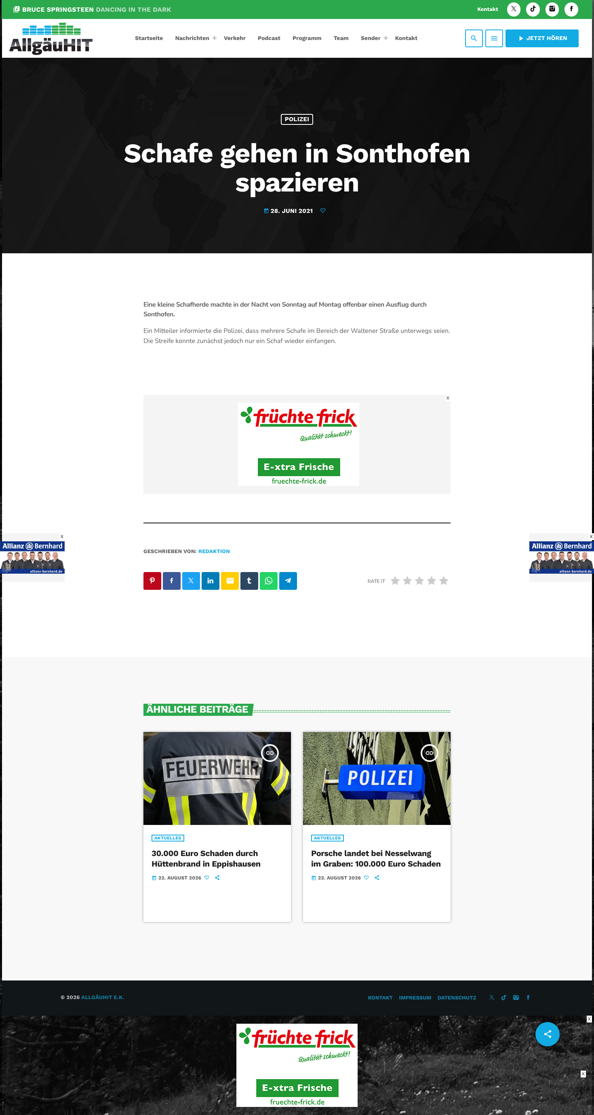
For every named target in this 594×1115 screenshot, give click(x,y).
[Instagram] (552, 9)
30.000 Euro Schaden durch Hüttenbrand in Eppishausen (206, 858)
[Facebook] (571, 9)
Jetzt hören (542, 38)
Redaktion (214, 552)
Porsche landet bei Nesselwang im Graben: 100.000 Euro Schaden (376, 858)
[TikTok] (533, 9)
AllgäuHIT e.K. (102, 998)
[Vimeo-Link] (51, 38)
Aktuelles (167, 838)
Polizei (297, 119)
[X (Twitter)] (514, 9)
